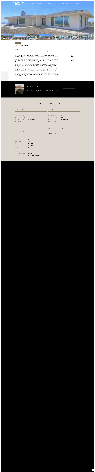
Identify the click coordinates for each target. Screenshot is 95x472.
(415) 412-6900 (39, 90)
